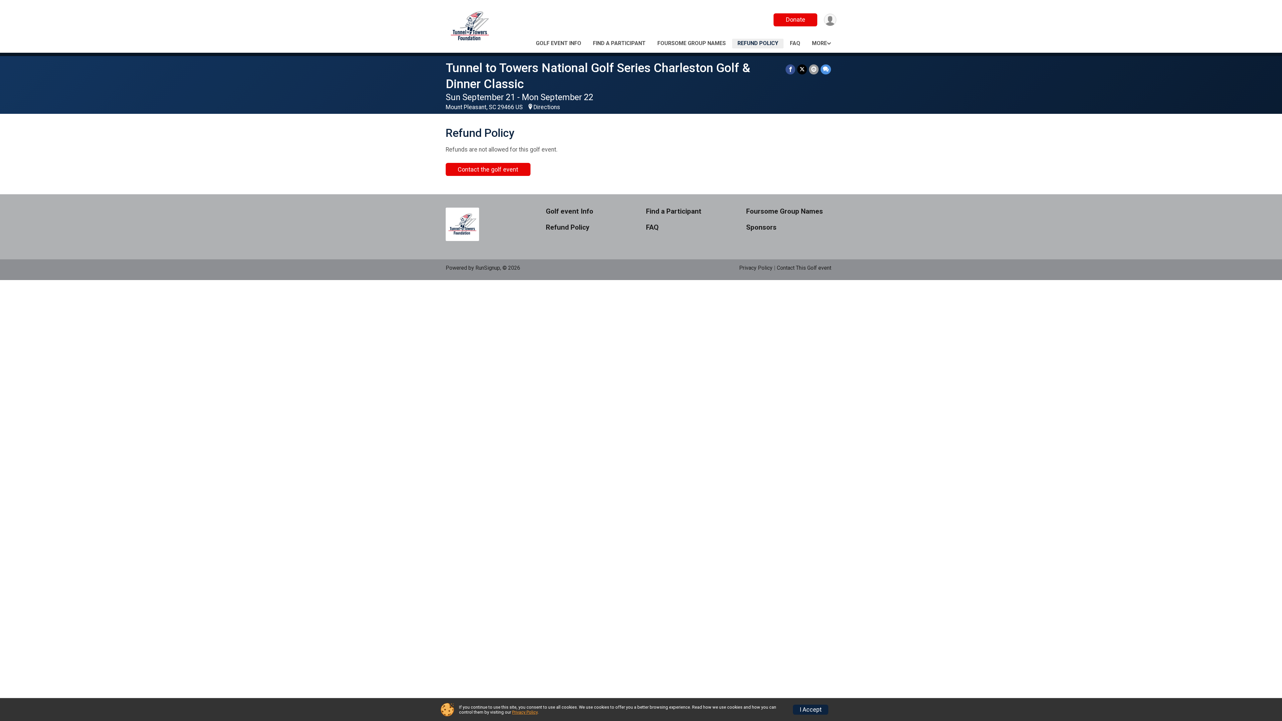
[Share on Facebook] (790, 69)
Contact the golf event (488, 169)
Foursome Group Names (691, 43)
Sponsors (761, 227)
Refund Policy (757, 43)
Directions (546, 107)
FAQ (795, 43)
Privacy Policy (756, 268)
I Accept (811, 709)
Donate (795, 19)
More (819, 43)
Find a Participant (619, 43)
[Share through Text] (826, 69)
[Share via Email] (814, 69)
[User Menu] (830, 20)
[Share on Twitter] (802, 69)
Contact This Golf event (804, 268)
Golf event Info (558, 43)
